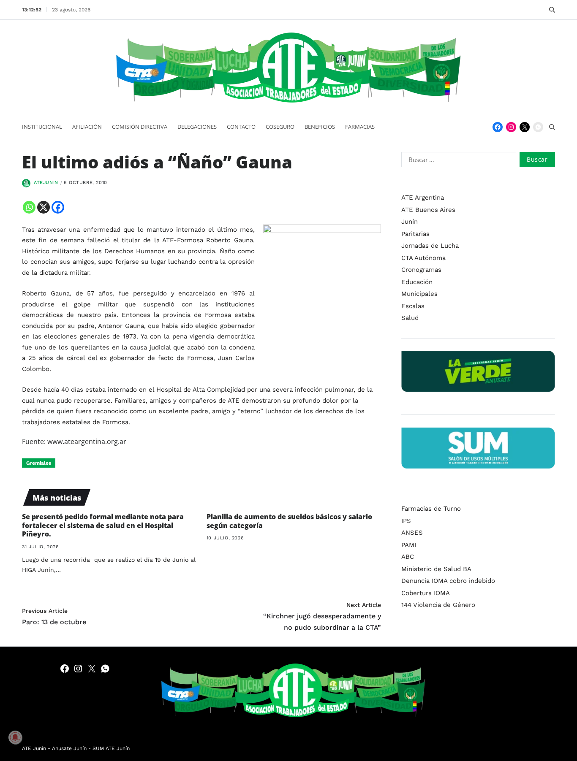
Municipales (419, 294)
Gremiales (38, 463)
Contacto (241, 126)
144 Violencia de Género (438, 605)
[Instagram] (511, 127)
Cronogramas (421, 270)
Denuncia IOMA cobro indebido (448, 581)
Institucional (42, 126)
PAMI (408, 545)
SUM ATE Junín (111, 748)
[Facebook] (498, 127)
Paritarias (415, 233)
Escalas (413, 305)
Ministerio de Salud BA (436, 569)
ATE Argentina (422, 197)
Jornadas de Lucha (430, 245)
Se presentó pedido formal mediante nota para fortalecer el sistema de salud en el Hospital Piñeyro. (103, 525)
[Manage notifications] (15, 737)
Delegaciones (197, 126)
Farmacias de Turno (431, 508)
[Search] (552, 10)
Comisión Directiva (139, 126)
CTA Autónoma (423, 257)
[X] (43, 207)
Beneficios (320, 126)
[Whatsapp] (29, 207)
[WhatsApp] (538, 127)
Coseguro (280, 126)
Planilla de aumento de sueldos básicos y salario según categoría (289, 521)
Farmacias (360, 126)
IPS (406, 521)
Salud (410, 318)
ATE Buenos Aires (428, 209)
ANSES (412, 532)
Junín (409, 221)
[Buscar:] (457, 161)
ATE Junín (34, 748)
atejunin (46, 182)
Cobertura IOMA (425, 593)
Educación (417, 281)
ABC (407, 557)
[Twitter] (525, 127)
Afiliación (87, 126)
